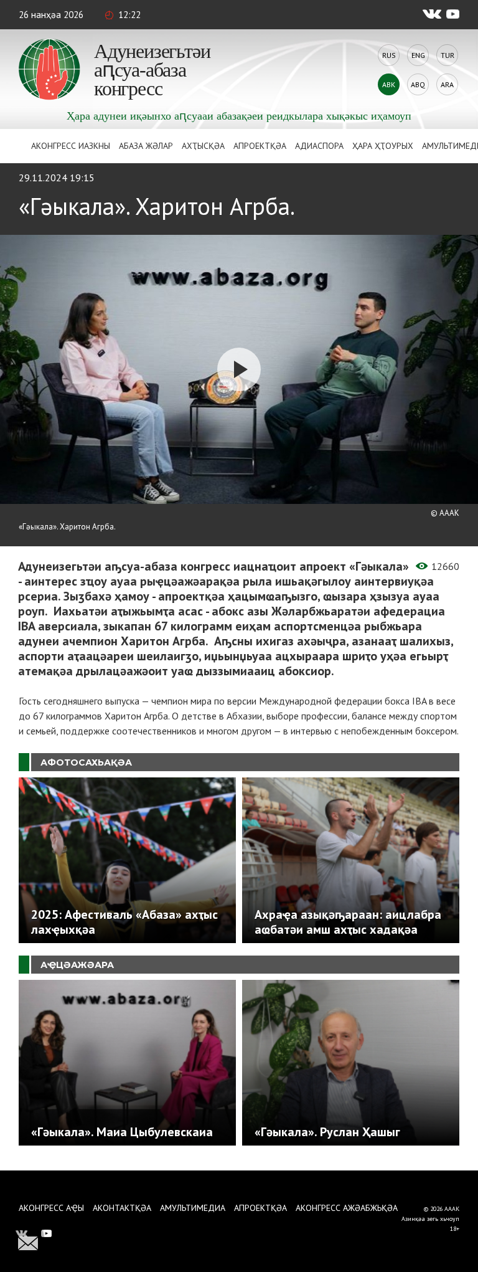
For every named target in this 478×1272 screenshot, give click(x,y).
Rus (389, 55)
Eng (418, 55)
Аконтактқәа (122, 1207)
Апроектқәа (259, 145)
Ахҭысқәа (203, 145)
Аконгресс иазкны (70, 145)
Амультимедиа (192, 1207)
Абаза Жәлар (146, 145)
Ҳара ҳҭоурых (382, 145)
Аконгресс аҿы (51, 1207)
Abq (418, 84)
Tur (447, 55)
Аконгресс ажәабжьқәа (347, 1207)
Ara (447, 84)
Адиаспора (319, 145)
